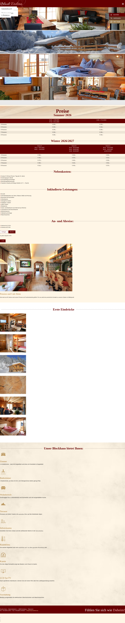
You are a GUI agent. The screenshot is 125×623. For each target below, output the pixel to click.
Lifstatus (5, 15)
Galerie (19, 9)
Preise (26, 9)
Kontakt (39, 9)
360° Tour (116, 21)
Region (32, 9)
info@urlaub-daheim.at (32, 610)
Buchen (116, 14)
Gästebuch (6, 9)
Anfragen (117, 18)
